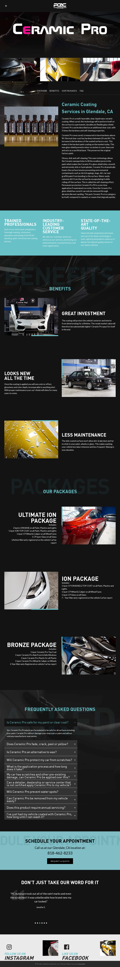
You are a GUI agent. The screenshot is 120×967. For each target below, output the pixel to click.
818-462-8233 (60, 853)
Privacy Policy (66, 964)
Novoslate (82, 964)
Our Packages (69, 90)
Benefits (54, 90)
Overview (42, 90)
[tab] (40, 722)
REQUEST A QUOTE (60, 861)
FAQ (81, 90)
